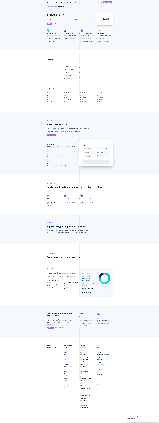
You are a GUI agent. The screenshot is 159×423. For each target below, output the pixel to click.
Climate (65, 357)
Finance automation (84, 357)
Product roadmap (101, 371)
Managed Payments (68, 375)
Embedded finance (84, 356)
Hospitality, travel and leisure (86, 375)
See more (66, 81)
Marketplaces (83, 362)
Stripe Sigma (66, 385)
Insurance (82, 376)
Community (99, 352)
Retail (81, 385)
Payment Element (101, 38)
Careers (99, 372)
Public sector (83, 383)
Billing (65, 352)
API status (82, 403)
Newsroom (99, 374)
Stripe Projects (83, 409)
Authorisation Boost (68, 350)
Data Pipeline (66, 362)
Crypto (65, 361)
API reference (83, 402)
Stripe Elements (84, 325)
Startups (82, 349)
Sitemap (99, 362)
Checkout (99, 39)
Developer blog (83, 410)
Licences (99, 360)
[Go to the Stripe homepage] (48, 345)
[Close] (156, 416)
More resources (100, 366)
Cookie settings (100, 364)
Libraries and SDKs (84, 407)
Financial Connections (68, 366)
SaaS (81, 368)
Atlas (65, 349)
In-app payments (84, 361)
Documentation (83, 400)
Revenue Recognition (68, 383)
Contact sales (107, 2)
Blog (98, 350)
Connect (65, 359)
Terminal (65, 389)
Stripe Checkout (101, 327)
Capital (65, 354)
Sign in (99, 2)
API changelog (83, 405)
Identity (65, 368)
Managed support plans (102, 384)
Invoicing (66, 369)
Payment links (67, 376)
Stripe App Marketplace (85, 392)
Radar (65, 382)
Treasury (66, 390)
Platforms (82, 366)
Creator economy (84, 371)
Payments (66, 378)
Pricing (81, 2)
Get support (100, 383)
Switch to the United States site (134, 420)
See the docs (51, 135)
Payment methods (52, 6)
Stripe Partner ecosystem (86, 393)
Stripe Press (100, 376)
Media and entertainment (85, 378)
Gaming (82, 373)
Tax (64, 387)
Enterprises (82, 347)
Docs (49, 23)
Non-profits (83, 380)
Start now (50, 327)
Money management (84, 364)
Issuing (65, 371)
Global (48, 65)
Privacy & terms (100, 356)
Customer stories (101, 349)
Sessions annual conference (103, 354)
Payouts (65, 380)
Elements (66, 364)
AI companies (83, 369)
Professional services (85, 382)
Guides (98, 347)
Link (64, 373)
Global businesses (84, 359)
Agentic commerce (84, 350)
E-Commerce (83, 354)
